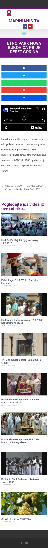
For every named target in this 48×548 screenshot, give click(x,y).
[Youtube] (30, 26)
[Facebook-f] (25, 26)
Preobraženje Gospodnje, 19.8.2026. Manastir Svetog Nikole (20, 441)
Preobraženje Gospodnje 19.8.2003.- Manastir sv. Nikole (21, 401)
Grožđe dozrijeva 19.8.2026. (16, 519)
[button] (24, 33)
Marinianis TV (24, 20)
